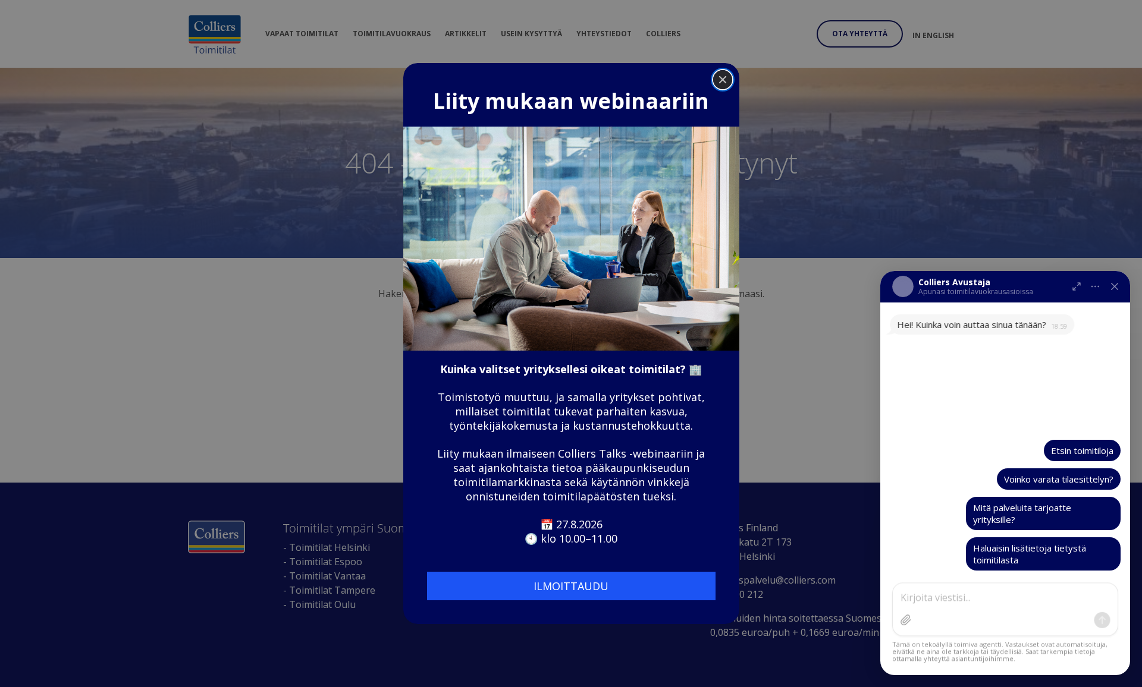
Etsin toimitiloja (1082, 450)
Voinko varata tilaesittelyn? (1058, 479)
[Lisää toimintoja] (1095, 286)
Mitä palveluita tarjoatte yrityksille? (1022, 513)
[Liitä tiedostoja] (906, 620)
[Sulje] (1114, 286)
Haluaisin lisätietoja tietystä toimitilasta (1029, 554)
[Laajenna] (1076, 286)
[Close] (722, 79)
